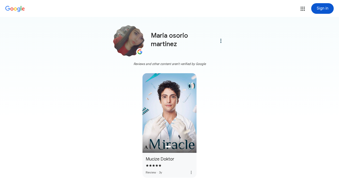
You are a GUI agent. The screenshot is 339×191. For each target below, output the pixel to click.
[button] (302, 8)
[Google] (15, 9)
